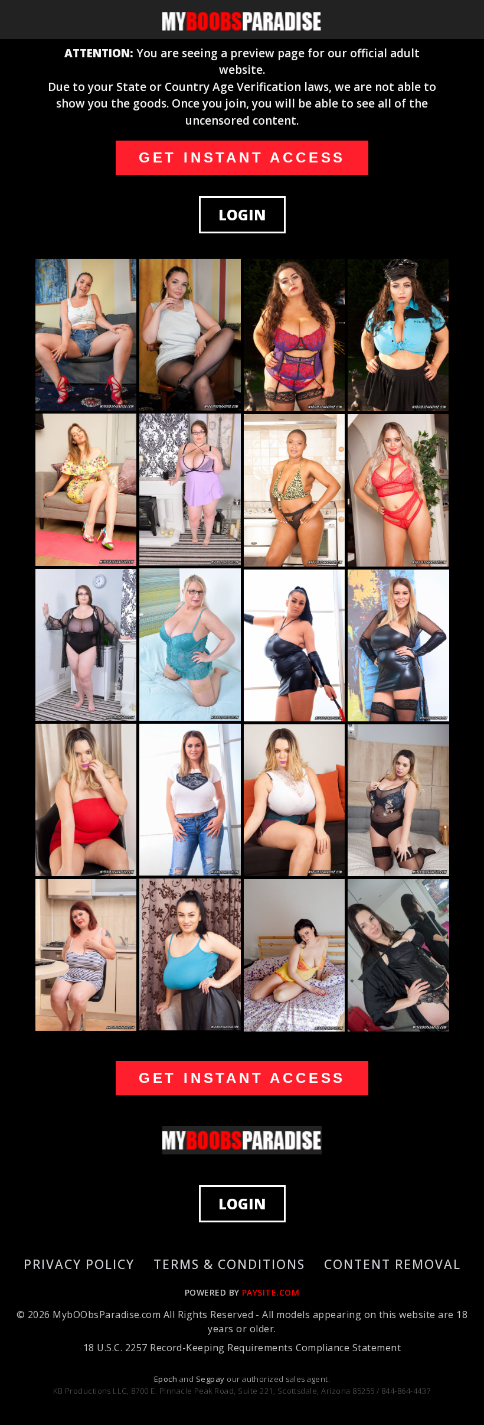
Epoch (166, 1379)
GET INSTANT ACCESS (242, 157)
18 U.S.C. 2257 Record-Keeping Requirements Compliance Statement (242, 1347)
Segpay (211, 1379)
